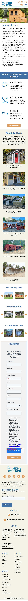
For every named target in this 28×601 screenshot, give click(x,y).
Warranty (5, 587)
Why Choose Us (6, 579)
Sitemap (4, 590)
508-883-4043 (15, 514)
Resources (4, 563)
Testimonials (5, 576)
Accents (17, 570)
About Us (5, 574)
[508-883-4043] (9, 515)
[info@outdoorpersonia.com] (5, 520)
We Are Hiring (6, 585)
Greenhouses (18, 561)
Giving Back (5, 582)
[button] (2, 296)
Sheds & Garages (19, 556)
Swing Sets (18, 564)
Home (4, 556)
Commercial (18, 572)
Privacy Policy (6, 593)
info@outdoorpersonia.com (15, 520)
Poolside (17, 559)
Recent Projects (4, 559)
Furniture (17, 567)
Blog (3, 566)
